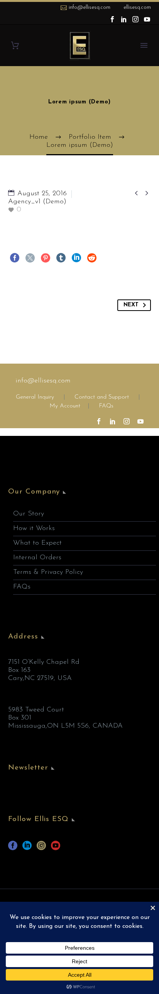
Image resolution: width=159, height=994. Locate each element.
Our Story (28, 513)
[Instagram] (135, 19)
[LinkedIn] (124, 19)
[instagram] (41, 848)
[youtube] (55, 848)
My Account (64, 406)
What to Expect (37, 543)
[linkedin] (27, 848)
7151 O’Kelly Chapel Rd (44, 662)
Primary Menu (144, 45)
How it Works (34, 528)
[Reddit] (91, 258)
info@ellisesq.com (89, 7)
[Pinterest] (45, 258)
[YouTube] (147, 19)
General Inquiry (35, 397)
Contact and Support (101, 397)
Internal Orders (37, 557)
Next (131, 305)
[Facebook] (112, 19)
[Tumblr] (61, 258)
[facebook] (12, 848)
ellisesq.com (137, 7)
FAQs (106, 406)
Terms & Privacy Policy (48, 572)
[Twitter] (30, 258)
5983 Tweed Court (36, 709)
